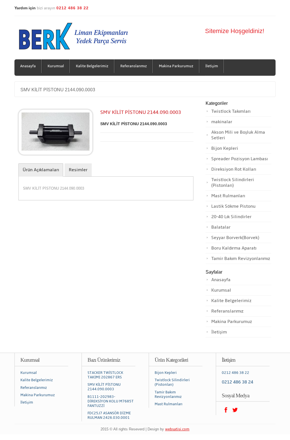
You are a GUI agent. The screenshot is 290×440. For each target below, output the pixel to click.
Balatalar (221, 227)
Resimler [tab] (78, 170)
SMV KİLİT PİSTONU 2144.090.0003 (57, 89)
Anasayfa (28, 66)
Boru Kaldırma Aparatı (233, 248)
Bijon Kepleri (224, 148)
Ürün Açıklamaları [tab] (41, 170)
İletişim (211, 66)
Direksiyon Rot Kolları (233, 169)
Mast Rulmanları (228, 196)
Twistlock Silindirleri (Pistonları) (232, 182)
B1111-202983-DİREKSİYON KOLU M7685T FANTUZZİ (111, 401)
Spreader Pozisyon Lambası (239, 159)
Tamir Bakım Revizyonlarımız (240, 258)
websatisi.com (177, 429)
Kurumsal (56, 66)
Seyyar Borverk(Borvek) (235, 237)
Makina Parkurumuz (176, 66)
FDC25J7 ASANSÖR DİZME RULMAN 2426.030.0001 (109, 415)
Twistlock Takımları (230, 111)
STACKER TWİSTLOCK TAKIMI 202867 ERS (105, 375)
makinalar (221, 122)
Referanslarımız (133, 66)
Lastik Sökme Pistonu (233, 206)
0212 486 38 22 (235, 372)
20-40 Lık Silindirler (231, 217)
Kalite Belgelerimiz (92, 66)
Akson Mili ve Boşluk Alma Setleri (238, 135)
